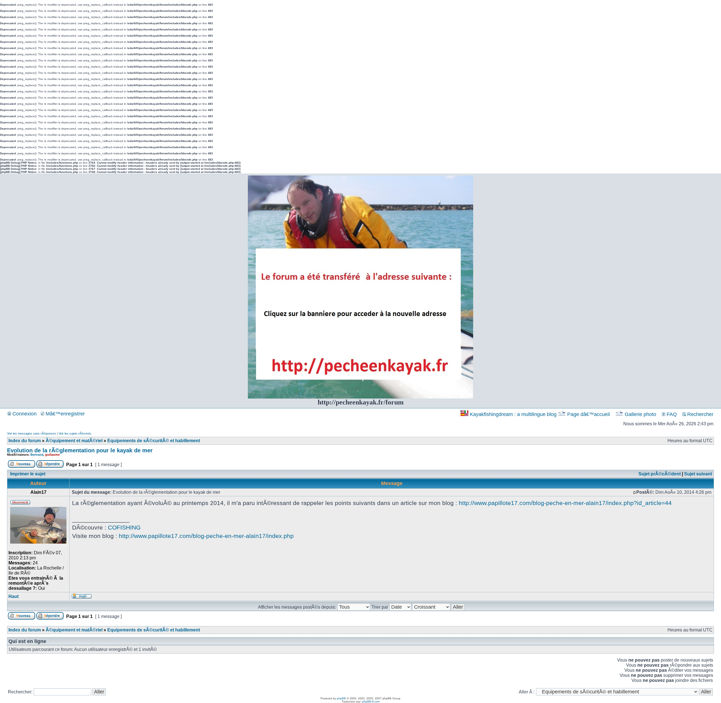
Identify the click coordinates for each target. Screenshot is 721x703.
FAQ (671, 414)
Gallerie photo (640, 414)
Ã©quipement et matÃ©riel (74, 440)
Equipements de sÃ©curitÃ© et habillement (153, 440)
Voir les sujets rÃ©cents (75, 433)
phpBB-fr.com (371, 701)
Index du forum (24, 440)
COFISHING (124, 527)
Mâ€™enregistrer (64, 414)
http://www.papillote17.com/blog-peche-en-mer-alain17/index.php (206, 536)
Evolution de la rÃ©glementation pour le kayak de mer (80, 450)
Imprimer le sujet (27, 473)
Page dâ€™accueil (588, 414)
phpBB (341, 698)
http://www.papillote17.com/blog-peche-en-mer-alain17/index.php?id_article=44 (565, 503)
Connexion (24, 414)
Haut (13, 596)
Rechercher (699, 414)
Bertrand (36, 454)
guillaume (52, 454)
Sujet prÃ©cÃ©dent (659, 473)
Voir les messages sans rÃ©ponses (31, 433)
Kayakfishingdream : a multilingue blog (513, 414)
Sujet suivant (698, 473)
